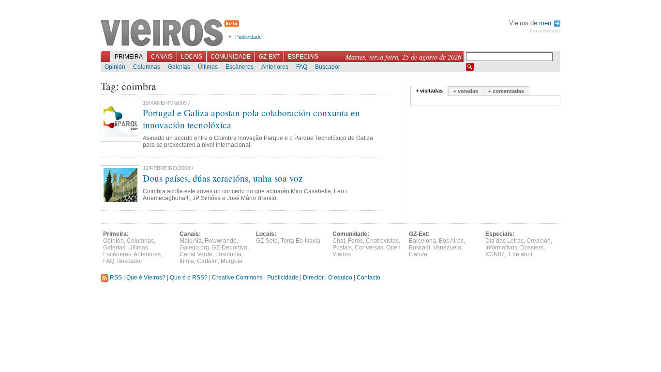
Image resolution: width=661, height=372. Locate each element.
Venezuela (447, 247)
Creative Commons (237, 277)
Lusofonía (228, 254)
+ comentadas (506, 91)
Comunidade (230, 56)
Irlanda (418, 254)
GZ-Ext (269, 56)
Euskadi (419, 247)
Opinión (115, 66)
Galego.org (194, 247)
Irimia (187, 261)
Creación (538, 240)
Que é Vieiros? (145, 277)
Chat (338, 240)
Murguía (231, 261)
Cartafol (207, 261)
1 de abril (520, 254)
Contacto (368, 277)
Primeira (129, 56)
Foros (355, 240)
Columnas (146, 66)
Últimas (208, 66)
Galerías (179, 66)
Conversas (369, 247)
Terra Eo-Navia (300, 240)
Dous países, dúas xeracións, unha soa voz (223, 178)
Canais (162, 56)
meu (546, 23)
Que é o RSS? (189, 277)
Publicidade (248, 37)
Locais (191, 56)
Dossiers (531, 247)
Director (313, 277)
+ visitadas (429, 90)
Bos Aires (451, 240)
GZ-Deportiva (229, 247)
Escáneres (239, 66)
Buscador (327, 66)
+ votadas (465, 91)
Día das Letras (504, 240)
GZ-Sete (267, 240)
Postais (342, 247)
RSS (115, 277)
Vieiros (171, 33)
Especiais (303, 56)
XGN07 (495, 254)
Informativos (501, 247)
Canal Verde (196, 254)
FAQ (301, 66)
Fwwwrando (221, 240)
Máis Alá (191, 240)
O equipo (340, 277)
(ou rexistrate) (545, 30)
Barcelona (422, 240)
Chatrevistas (382, 240)
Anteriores (274, 66)
